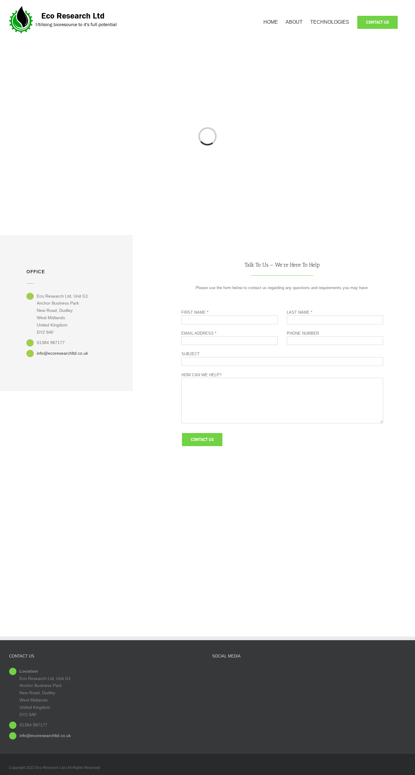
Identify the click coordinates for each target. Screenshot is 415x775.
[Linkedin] (309, 671)
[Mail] (318, 671)
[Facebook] (299, 671)
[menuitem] (274, 22)
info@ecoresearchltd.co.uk (62, 353)
